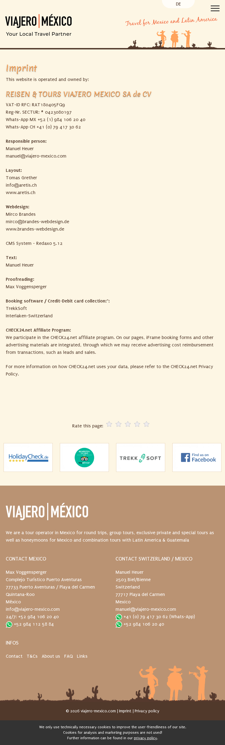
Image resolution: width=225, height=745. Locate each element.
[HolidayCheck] (28, 457)
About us (51, 656)
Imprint (125, 710)
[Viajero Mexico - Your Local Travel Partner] (62, 33)
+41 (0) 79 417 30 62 (145, 616)
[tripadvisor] (84, 457)
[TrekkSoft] (140, 457)
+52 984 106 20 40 (143, 624)
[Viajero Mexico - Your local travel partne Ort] (47, 514)
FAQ (68, 656)
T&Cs (32, 656)
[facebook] (197, 457)
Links (82, 656)
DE (178, 4)
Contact (14, 656)
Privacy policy (147, 710)
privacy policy (145, 738)
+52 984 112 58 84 (33, 624)
